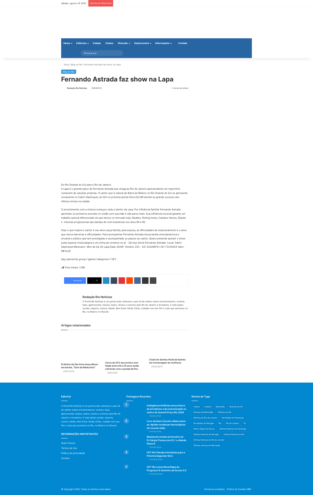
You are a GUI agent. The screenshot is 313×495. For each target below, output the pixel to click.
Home (66, 43)
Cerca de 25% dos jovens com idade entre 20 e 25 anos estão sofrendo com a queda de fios (122, 365)
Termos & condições (214, 489)
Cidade (97, 43)
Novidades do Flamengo (233, 417)
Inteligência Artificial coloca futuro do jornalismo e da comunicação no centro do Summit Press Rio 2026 (166, 409)
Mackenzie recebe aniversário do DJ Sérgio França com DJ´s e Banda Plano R (166, 440)
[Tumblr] (114, 280)
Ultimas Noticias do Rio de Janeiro (208, 440)
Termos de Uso (69, 448)
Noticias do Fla (236, 406)
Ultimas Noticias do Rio (234, 434)
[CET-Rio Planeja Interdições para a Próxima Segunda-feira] (135, 457)
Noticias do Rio (224, 412)
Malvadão (220, 406)
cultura (196, 406)
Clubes (109, 43)
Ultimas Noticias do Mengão (206, 434)
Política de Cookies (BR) (239, 489)
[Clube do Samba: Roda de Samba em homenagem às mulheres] (168, 344)
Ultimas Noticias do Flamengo (232, 429)
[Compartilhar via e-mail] (145, 280)
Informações (162, 43)
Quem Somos (68, 443)
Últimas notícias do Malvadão (206, 445)
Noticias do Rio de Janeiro (205, 417)
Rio (219, 423)
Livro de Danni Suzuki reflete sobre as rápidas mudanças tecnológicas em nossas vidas (166, 424)
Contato (182, 43)
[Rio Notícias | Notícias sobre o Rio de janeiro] (81, 22)
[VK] (137, 280)
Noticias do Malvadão (203, 412)
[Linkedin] (106, 280)
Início (66, 64)
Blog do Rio (76, 64)
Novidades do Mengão (203, 423)
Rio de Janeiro (232, 423)
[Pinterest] (122, 280)
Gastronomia (141, 43)
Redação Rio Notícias (77, 88)
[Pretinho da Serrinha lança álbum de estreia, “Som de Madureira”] (80, 347)
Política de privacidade (73, 453)
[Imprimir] (153, 280)
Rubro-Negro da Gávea (204, 429)
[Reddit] (129, 280)
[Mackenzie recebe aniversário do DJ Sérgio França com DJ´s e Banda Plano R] (135, 441)
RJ (245, 423)
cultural (207, 406)
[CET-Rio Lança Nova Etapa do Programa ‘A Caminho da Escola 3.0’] (135, 471)
